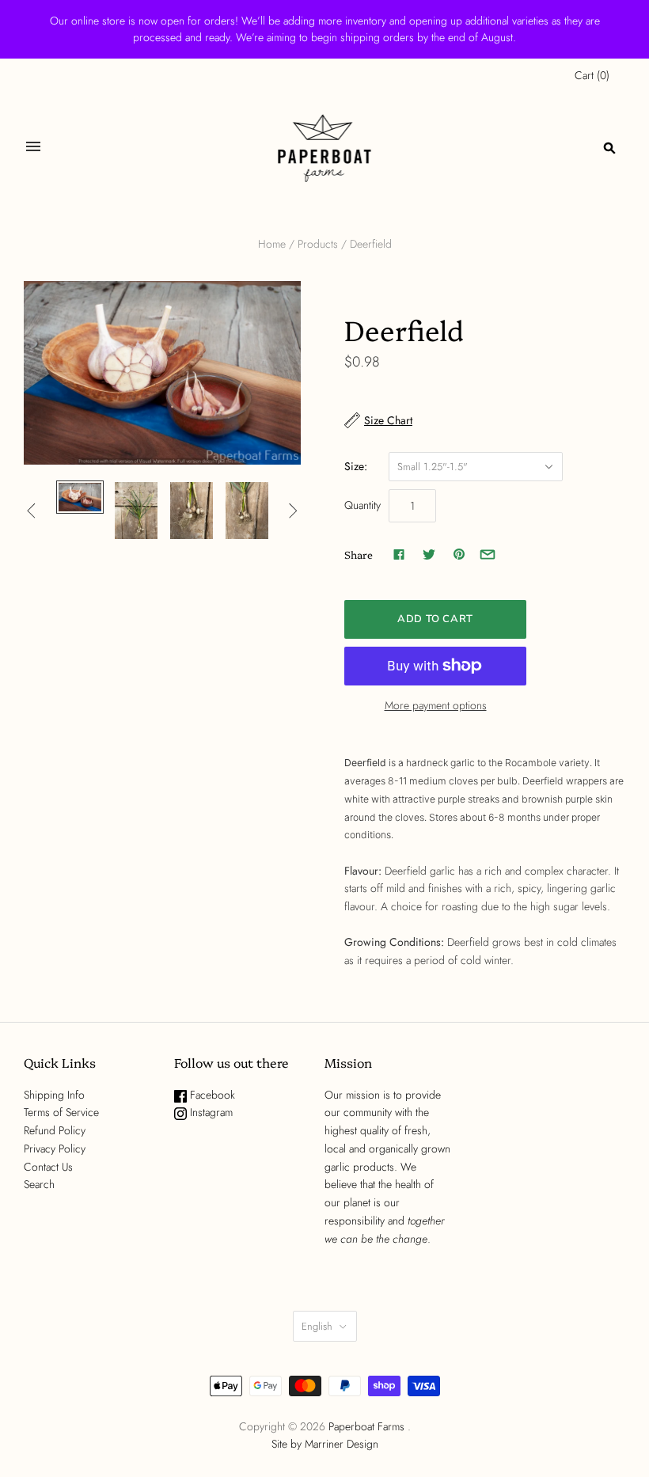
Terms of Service (61, 1112)
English (317, 1326)
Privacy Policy (54, 1148)
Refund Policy (54, 1130)
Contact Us (48, 1167)
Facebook (211, 1095)
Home (272, 244)
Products (318, 244)
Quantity (362, 505)
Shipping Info (54, 1095)
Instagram (210, 1112)
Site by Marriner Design (324, 1444)
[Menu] (33, 148)
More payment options (436, 705)
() (592, 75)
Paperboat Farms (366, 1426)
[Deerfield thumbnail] (80, 497)
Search (39, 1184)
